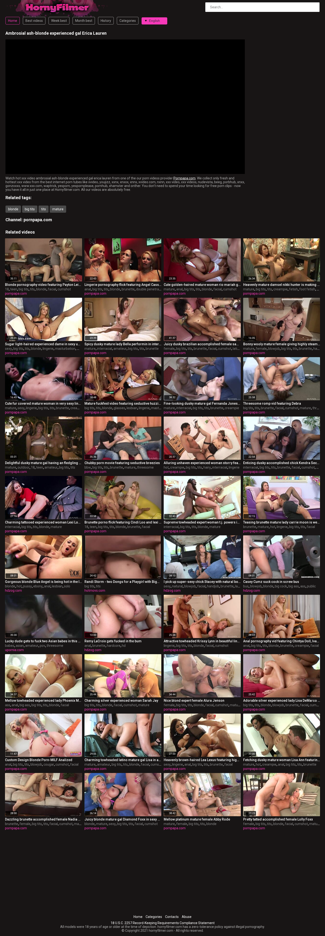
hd (124, 646)
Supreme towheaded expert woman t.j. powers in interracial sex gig (202, 522)
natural (177, 586)
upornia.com (14, 650)
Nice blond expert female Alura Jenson (194, 700)
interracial (104, 348)
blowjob (274, 348)
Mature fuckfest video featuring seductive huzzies (123, 403)
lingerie (48, 348)
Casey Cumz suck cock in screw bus (271, 582)
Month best (83, 21)
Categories (127, 21)
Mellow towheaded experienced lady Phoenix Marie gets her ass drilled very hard (43, 700)
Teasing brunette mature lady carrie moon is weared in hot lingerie (281, 522)
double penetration (150, 289)
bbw (87, 467)
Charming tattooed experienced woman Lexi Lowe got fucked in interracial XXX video (43, 522)
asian (20, 646)
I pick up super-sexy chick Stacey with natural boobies (202, 582)
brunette (128, 289)
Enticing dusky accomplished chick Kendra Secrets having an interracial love (281, 463)
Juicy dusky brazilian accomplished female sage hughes (202, 344)
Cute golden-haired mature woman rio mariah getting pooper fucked (202, 285)
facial (52, 289)
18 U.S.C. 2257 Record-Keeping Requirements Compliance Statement (163, 923)
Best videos (34, 21)
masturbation (65, 348)
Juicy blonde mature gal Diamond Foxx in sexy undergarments (123, 819)
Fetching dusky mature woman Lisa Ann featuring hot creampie (281, 760)
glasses (119, 408)
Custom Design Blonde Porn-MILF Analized (38, 760)
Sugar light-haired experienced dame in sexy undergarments (43, 344)
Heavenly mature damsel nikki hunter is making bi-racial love (281, 285)
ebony (38, 586)
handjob (213, 586)
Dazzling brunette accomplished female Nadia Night (43, 819)
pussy (27, 586)
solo (67, 586)
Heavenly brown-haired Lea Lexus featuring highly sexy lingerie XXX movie (202, 760)
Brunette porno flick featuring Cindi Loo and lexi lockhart (123, 522)
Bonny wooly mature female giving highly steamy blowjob (281, 344)
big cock (281, 586)
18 (7, 289)
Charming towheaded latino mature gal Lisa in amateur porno (123, 760)
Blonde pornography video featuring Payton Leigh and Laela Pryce (43, 285)
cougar (49, 764)
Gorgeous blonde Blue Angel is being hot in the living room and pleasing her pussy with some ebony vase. (43, 582)
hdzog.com (13, 590)
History (106, 21)
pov (42, 646)
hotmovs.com (94, 590)
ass (302, 586)
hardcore (113, 646)
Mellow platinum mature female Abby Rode (197, 819)
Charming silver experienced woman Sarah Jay (121, 700)
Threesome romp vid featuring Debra (272, 403)
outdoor (24, 467)
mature (58, 209)
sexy (8, 348)
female (169, 348)
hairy (317, 348)
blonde (13, 209)
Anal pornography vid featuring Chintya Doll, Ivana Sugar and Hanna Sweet (281, 641)
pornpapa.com (38, 219)
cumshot (64, 289)
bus (246, 586)
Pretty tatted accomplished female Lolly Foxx (278, 819)
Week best (59, 21)
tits (43, 209)
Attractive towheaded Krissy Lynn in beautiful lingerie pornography (202, 641)
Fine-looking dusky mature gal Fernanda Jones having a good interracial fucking (202, 403)
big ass (293, 586)
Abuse (187, 917)
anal (87, 289)
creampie (280, 289)
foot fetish (307, 289)
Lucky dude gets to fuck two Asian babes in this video (43, 641)
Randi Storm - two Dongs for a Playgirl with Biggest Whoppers (123, 582)
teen (13, 289)
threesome (145, 467)
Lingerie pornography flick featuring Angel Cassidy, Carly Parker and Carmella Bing (123, 285)
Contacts (172, 917)
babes (9, 646)
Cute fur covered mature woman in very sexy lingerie (43, 403)
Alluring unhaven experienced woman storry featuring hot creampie (202, 463)
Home (12, 21)
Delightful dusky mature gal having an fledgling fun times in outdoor (43, 463)
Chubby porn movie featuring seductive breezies (122, 463)
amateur (120, 348)
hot (166, 467)
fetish (293, 289)
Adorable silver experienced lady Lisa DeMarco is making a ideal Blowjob (281, 700)
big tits (30, 209)
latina (237, 348)
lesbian (132, 408)
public (311, 586)
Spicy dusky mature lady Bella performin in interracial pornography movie (123, 344)
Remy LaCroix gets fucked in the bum (113, 641)
